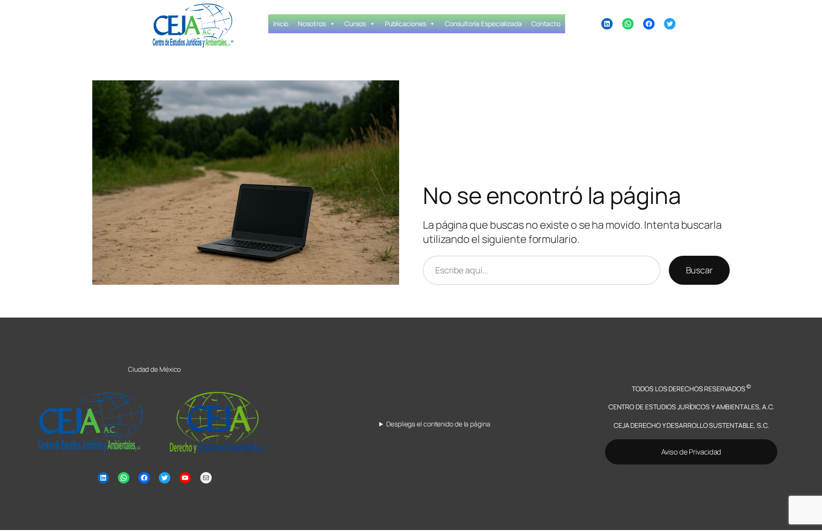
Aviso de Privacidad (691, 452)
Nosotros (311, 23)
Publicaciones (405, 23)
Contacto (545, 23)
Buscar (699, 270)
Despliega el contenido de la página (438, 423)
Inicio (280, 23)
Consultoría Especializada (483, 23)
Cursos (354, 23)
